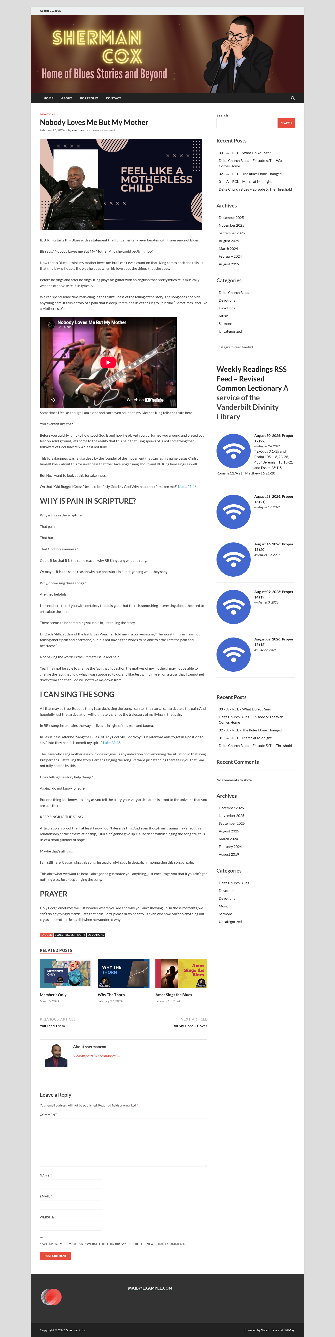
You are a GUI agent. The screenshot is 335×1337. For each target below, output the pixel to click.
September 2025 (232, 233)
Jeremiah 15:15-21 (278, 462)
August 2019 (229, 264)
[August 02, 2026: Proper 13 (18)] (233, 670)
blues (59, 934)
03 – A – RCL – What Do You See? (245, 152)
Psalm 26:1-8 (271, 467)
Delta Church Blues (234, 292)
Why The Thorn (111, 994)
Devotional (227, 300)
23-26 (283, 456)
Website (47, 1217)
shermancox (80, 130)
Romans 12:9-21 (229, 473)
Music (223, 316)
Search (222, 115)
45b (257, 462)
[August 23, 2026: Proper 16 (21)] (233, 527)
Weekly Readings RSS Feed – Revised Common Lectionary (251, 378)
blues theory (75, 934)
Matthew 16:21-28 (260, 473)
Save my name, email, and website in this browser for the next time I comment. (112, 1244)
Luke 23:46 (111, 742)
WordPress (269, 1330)
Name (46, 1175)
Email (46, 1196)
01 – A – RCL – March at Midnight (245, 181)
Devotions (47, 114)
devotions (96, 934)
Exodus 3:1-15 (267, 451)
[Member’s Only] (66, 975)
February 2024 (230, 256)
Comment (49, 1115)
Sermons (225, 323)
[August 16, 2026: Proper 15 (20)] (233, 575)
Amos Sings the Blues (173, 994)
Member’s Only (53, 994)
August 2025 (229, 240)
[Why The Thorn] (124, 975)
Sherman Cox (75, 1330)
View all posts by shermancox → (96, 1056)
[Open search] (292, 98)
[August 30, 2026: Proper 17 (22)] (233, 466)
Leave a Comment (103, 130)
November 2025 (231, 225)
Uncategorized (230, 331)
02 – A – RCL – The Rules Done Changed (250, 173)
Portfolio (89, 98)
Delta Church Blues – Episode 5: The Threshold (255, 189)
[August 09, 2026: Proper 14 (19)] (233, 622)
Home (48, 98)
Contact (113, 98)
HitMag (289, 1330)
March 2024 (228, 248)
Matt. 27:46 (187, 486)
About (66, 98)
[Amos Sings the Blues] (181, 975)
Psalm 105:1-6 (265, 456)
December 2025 (231, 217)
